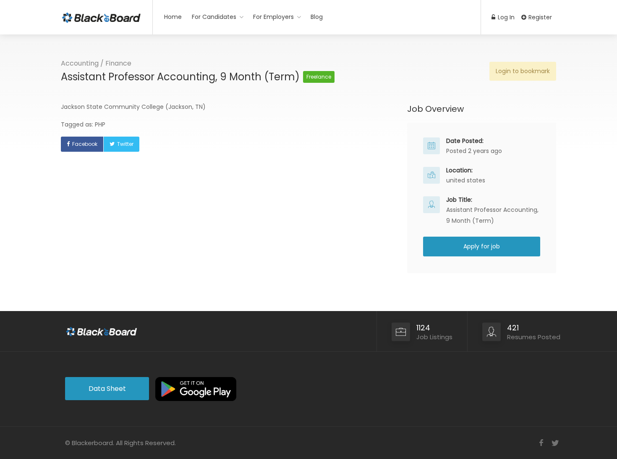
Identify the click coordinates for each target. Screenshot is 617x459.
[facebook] (541, 443)
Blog (317, 17)
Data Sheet (107, 388)
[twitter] (555, 443)
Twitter (125, 144)
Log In (505, 17)
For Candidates (214, 17)
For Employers (273, 17)
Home (173, 17)
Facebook (84, 144)
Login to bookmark (523, 71)
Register (539, 17)
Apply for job (481, 246)
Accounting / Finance (96, 63)
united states (465, 180)
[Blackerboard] (101, 14)
